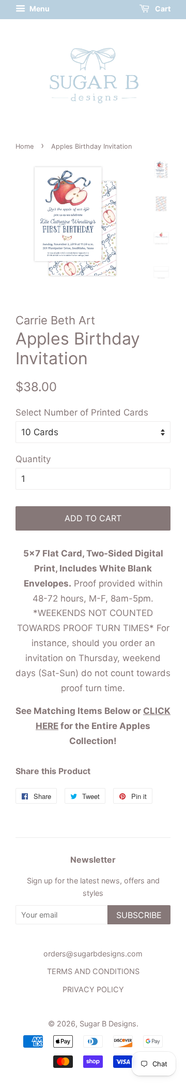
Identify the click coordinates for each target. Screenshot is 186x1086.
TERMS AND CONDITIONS (93, 971)
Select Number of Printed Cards (82, 412)
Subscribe (139, 915)
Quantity (33, 459)
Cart (162, 8)
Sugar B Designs (108, 1023)
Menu (39, 8)
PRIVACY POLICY (93, 989)
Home (25, 146)
